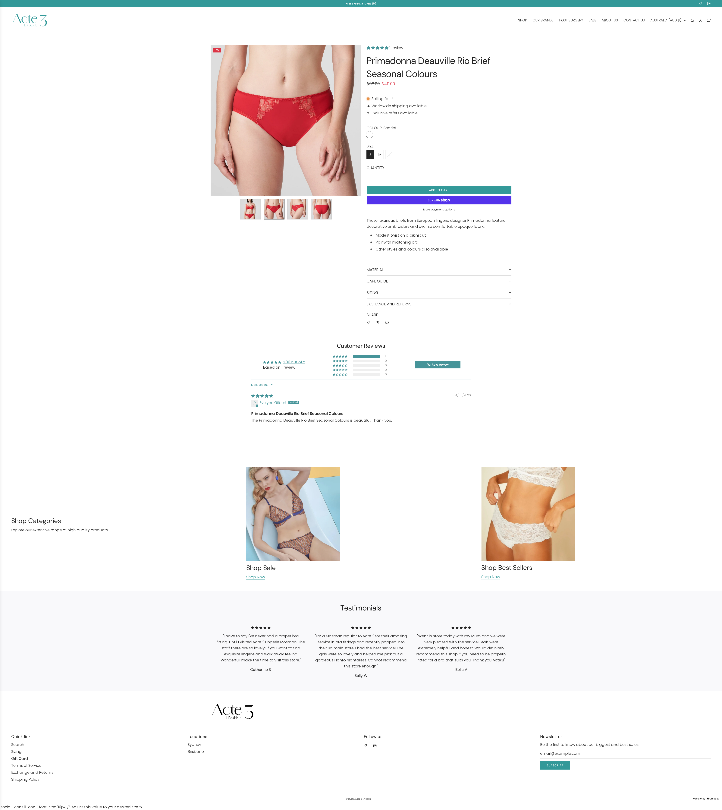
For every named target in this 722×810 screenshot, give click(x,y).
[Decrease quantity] (371, 176)
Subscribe (555, 765)
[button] (215, 120)
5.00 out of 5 (294, 362)
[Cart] (709, 20)
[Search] (692, 20)
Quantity (375, 167)
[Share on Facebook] (368, 323)
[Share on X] (378, 323)
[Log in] (700, 20)
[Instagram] (709, 3)
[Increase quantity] (385, 176)
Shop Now (255, 577)
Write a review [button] (438, 364)
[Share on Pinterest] (387, 323)
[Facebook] (700, 3)
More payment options (439, 209)
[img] (262, 396)
